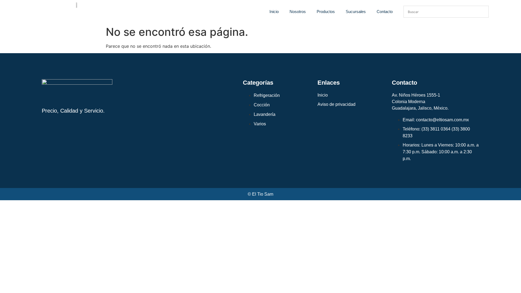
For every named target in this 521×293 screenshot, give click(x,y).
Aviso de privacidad (336, 104)
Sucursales (356, 11)
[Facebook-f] (69, 135)
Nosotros (298, 11)
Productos (326, 11)
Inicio (274, 11)
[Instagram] (48, 135)
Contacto (385, 11)
